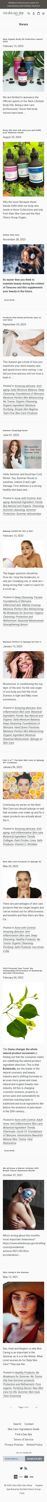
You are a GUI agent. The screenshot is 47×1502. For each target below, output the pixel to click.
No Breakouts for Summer (18, 612)
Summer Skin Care (29, 1391)
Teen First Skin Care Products (20, 413)
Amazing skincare (24, 385)
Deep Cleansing (23, 597)
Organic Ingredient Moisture (19, 405)
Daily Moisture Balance (23, 389)
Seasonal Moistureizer (30, 620)
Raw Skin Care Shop (22, 1485)
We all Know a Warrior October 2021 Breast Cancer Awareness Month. (21, 1169)
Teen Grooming (12, 1395)
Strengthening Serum (15, 624)
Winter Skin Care (11, 235)
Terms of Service (23, 1439)
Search (17, 1424)
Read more (9, 300)
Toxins (22, 1139)
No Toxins (8, 401)
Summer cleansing (14, 509)
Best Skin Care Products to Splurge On (22, 862)
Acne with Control (24, 498)
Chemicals (9, 1131)
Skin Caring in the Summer (16, 1272)
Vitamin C (20, 844)
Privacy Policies (14, 1444)
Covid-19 (21, 1131)
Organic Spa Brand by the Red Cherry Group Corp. (25, 1489)
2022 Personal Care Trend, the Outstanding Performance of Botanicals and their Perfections (22, 970)
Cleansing (38, 505)
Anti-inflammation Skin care (26, 832)
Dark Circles (21, 840)
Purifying (8, 409)
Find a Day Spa (23, 1434)
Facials (38, 597)
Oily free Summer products (18, 1380)
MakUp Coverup (31, 605)
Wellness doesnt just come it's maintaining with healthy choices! (23, 4)
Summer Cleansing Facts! (15, 430)
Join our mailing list (23, 1453)
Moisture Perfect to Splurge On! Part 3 (22, 642)
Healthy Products (26, 939)
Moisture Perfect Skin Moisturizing (23, 397)
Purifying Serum (22, 1388)
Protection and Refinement (18, 1384)
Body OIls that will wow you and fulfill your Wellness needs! (22, 131)
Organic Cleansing (26, 401)
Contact (29, 1424)
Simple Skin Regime (26, 409)
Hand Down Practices (26, 727)
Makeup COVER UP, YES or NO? (18, 531)
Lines (32, 840)
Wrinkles (32, 844)
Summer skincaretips (28, 513)
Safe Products (22, 947)
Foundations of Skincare (30, 393)
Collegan (8, 840)
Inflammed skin (12, 605)
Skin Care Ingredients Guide (23, 1429)
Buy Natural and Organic (17, 505)
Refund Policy (34, 1444)
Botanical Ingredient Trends (26, 502)
